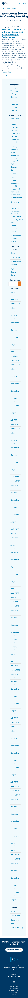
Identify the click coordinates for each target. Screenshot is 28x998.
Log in (12, 911)
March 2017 (15, 859)
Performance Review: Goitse (15, 238)
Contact (14, 994)
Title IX (14, 969)
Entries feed (15, 915)
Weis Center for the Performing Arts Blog (12, 7)
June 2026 (14, 299)
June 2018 (14, 786)
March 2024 (15, 428)
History (13, 253)
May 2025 (14, 356)
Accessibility (21, 967)
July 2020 (14, 661)
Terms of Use (14, 967)
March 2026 (15, 303)
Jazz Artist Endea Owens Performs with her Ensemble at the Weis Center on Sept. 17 (15, 130)
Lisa (6, 75)
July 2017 (14, 850)
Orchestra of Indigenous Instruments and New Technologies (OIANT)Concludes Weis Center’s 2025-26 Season (18, 217)
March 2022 (15, 533)
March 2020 (15, 670)
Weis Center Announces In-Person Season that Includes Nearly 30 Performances (13, 33)
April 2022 (14, 529)
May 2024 (14, 424)
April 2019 (14, 722)
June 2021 (14, 593)
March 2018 (15, 795)
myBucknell (15, 257)
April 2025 (14, 360)
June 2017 (14, 854)
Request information (13, 949)
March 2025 (15, 364)
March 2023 (15, 481)
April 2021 (14, 601)
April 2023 (14, 476)
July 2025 (14, 351)
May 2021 (14, 597)
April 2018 (14, 790)
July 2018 (14, 782)
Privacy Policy (7, 967)
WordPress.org (16, 927)
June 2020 (14, 665)
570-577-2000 (14, 992)
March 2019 (15, 726)
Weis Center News (13, 272)
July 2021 (14, 588)
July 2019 (14, 718)
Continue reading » (7, 73)
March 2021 (15, 606)
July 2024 (14, 420)
